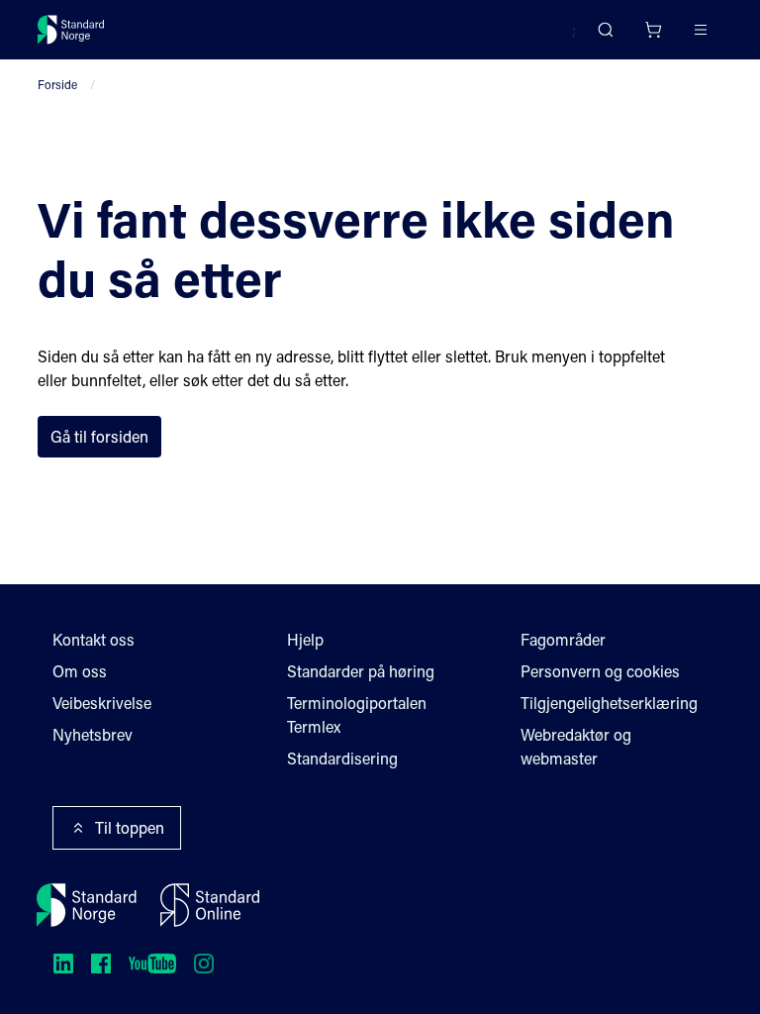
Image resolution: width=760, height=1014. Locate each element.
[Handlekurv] (653, 30)
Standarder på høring (360, 670)
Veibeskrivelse (101, 702)
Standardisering (342, 758)
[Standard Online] (209, 905)
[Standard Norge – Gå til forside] (71, 30)
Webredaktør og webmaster (576, 746)
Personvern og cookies (600, 670)
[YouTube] (152, 963)
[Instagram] (204, 963)
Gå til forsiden (99, 436)
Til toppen (129, 827)
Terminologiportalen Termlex (357, 714)
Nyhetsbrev (92, 734)
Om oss (79, 670)
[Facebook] (101, 963)
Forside (57, 84)
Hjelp (305, 639)
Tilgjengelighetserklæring (609, 702)
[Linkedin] (63, 963)
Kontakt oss (93, 639)
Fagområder (563, 639)
